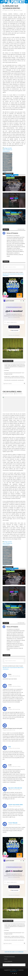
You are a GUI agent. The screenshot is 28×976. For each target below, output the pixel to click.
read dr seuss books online (15, 804)
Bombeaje (14, 200)
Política (12, 176)
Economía (8, 212)
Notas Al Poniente (18, 10)
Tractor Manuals (12, 823)
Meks (17, 970)
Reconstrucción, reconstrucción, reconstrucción (14, 380)
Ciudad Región (8, 174)
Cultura (11, 198)
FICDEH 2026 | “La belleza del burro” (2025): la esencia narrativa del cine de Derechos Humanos (14, 377)
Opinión (8, 176)
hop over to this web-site (15, 788)
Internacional (15, 174)
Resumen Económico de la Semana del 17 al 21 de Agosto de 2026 (14, 217)
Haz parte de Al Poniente (9, 956)
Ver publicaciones (21, 229)
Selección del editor (10, 177)
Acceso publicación (8, 961)
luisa (9, 746)
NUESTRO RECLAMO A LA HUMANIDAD (14, 951)
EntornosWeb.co (13, 971)
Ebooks (5, 959)
